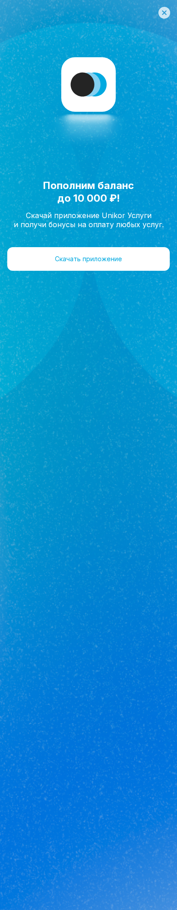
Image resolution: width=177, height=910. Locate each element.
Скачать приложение (88, 259)
